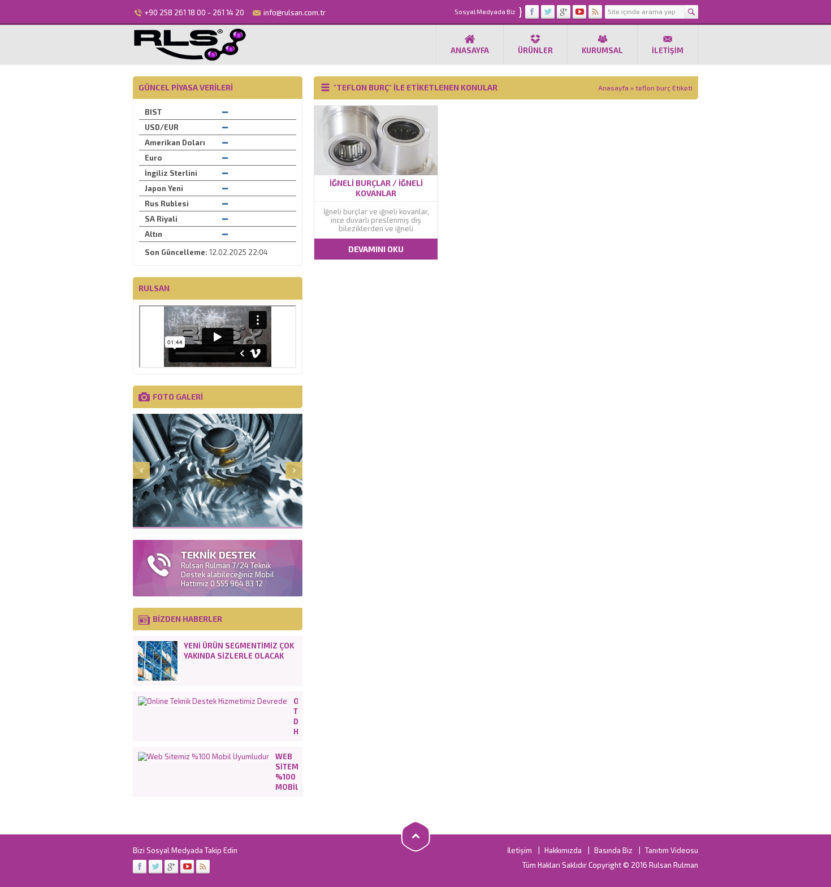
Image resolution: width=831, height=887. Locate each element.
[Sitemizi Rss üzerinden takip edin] (595, 12)
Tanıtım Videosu (671, 850)
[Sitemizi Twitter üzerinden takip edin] (548, 12)
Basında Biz (613, 850)
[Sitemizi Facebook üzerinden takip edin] (532, 12)
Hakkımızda (563, 850)
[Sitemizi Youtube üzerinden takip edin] (579, 12)
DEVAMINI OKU (376, 249)
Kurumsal (602, 50)
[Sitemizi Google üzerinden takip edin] (563, 12)
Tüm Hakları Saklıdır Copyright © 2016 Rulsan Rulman (610, 864)
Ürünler (535, 50)
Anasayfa (470, 50)
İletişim (667, 50)
